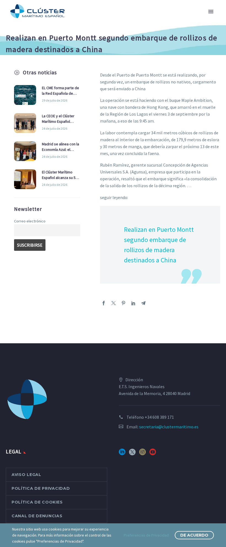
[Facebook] (103, 303)
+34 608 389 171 (159, 417)
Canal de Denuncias (37, 515)
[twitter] (132, 454)
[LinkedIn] (133, 303)
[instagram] (142, 454)
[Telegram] (143, 303)
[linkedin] (122, 454)
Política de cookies (37, 502)
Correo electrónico (29, 221)
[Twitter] (113, 303)
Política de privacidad (41, 488)
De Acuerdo (194, 535)
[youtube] (152, 454)
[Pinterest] (123, 303)
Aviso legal (26, 474)
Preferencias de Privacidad (146, 535)
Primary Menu (211, 11)
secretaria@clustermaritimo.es (168, 426)
